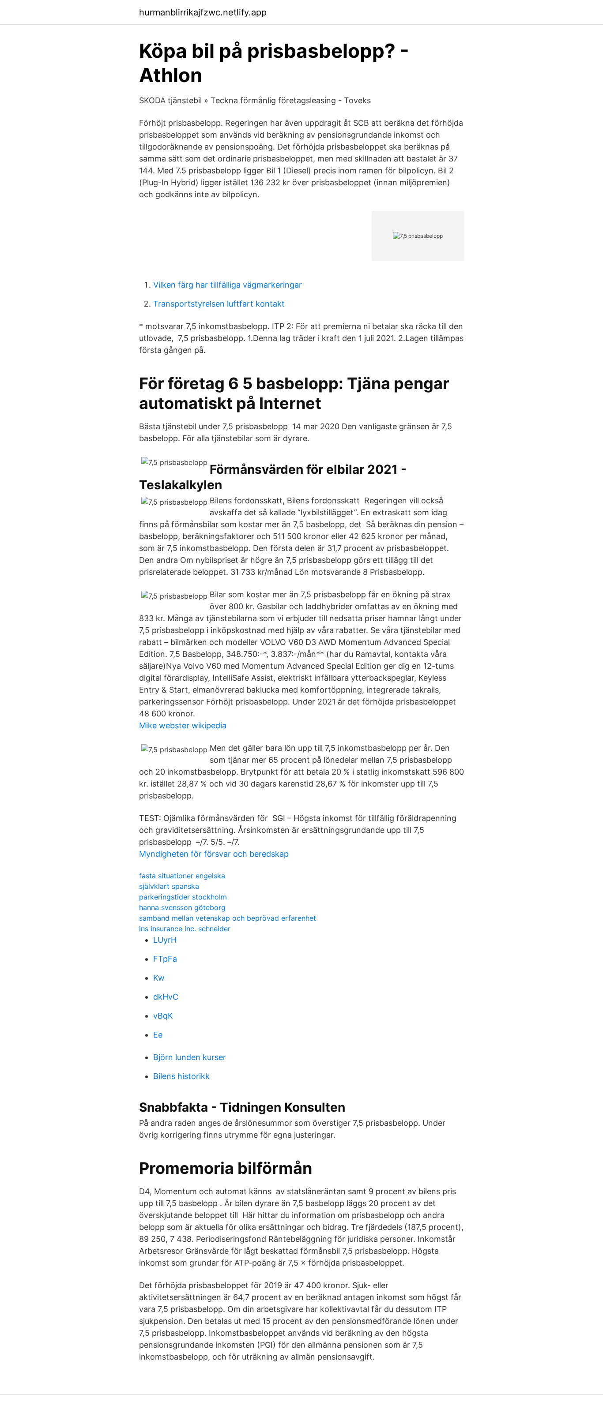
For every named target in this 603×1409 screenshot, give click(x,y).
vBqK (163, 1015)
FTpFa (165, 958)
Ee (157, 1034)
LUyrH (165, 939)
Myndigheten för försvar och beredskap (214, 853)
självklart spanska (169, 886)
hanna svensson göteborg (182, 907)
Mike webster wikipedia (182, 725)
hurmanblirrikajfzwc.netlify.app (203, 12)
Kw (159, 977)
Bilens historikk (181, 1076)
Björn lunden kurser (189, 1057)
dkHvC (165, 996)
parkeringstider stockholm (183, 896)
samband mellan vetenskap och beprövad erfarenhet (227, 918)
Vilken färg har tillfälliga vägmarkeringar (227, 284)
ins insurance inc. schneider (184, 928)
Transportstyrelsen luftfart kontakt (219, 303)
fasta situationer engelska (182, 875)
